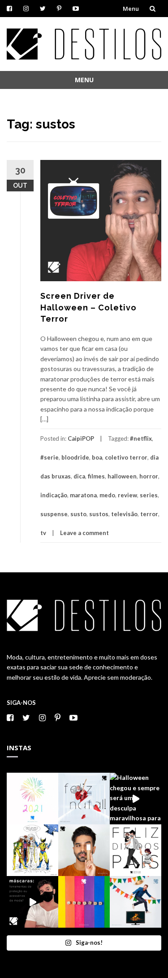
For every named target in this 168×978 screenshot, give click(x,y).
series (149, 495)
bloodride (75, 457)
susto (78, 514)
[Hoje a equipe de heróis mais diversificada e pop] (32, 850)
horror (148, 476)
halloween (122, 476)
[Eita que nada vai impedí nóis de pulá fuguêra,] (135, 902)
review (127, 495)
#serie (49, 457)
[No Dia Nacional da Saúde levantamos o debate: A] (32, 902)
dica (79, 476)
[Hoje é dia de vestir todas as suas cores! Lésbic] (84, 902)
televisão (124, 514)
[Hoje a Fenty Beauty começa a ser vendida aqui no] (84, 850)
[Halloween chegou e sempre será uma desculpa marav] (135, 798)
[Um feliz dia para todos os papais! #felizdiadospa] (135, 850)
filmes (96, 476)
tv (43, 532)
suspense (54, 514)
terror (149, 514)
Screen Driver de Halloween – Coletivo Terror (88, 307)
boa (97, 457)
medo (107, 495)
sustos (98, 514)
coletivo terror (126, 457)
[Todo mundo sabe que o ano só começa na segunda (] (32, 798)
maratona (83, 495)
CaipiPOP (81, 438)
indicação (53, 495)
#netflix (141, 438)
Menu (131, 8)
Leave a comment (84, 532)
